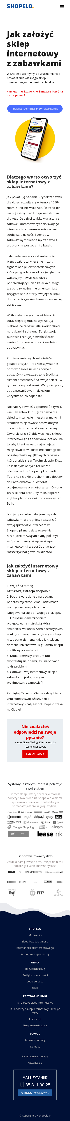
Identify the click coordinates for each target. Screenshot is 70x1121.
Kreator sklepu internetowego (35, 947)
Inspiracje (35, 1019)
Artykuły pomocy (35, 1040)
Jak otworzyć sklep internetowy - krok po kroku (35, 1010)
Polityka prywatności (35, 975)
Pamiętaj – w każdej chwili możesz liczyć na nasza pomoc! (35, 93)
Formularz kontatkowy (33, 1092)
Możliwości (35, 935)
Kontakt (35, 1046)
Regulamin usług (35, 968)
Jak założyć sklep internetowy (35, 1002)
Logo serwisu (35, 981)
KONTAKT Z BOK (35, 753)
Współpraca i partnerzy (35, 954)
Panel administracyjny (35, 1056)
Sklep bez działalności (35, 941)
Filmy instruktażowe (35, 1025)
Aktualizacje (35, 1062)
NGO (35, 988)
